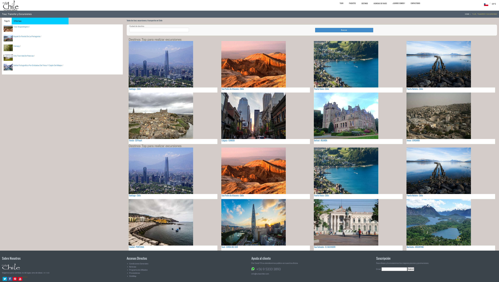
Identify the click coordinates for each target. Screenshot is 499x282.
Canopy (16, 46)
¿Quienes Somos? (399, 3)
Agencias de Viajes (380, 3)
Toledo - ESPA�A (135, 140)
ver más (46, 273)
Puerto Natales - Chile (415, 88)
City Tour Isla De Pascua (23, 56)
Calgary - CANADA (228, 140)
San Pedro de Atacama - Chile (233, 88)
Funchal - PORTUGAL (136, 247)
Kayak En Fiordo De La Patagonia (26, 36)
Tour (341, 3)
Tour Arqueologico (21, 27)
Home (467, 14)
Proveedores (134, 273)
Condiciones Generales (138, 264)
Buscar (344, 30)
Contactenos (415, 3)
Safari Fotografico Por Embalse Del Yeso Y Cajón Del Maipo (37, 65)
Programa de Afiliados (138, 270)
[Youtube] (20, 279)
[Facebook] (10, 279)
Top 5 (7, 21)
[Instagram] (25, 279)
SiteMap (132, 276)
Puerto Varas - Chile (321, 88)
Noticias (132, 267)
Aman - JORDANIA (413, 140)
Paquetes (352, 3)
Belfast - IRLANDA (320, 140)
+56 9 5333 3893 (268, 269)
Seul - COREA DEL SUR (230, 247)
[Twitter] (5, 279)
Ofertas (17, 21)
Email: (379, 269)
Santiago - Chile (135, 88)
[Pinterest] (15, 279)
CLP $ (494, 3)
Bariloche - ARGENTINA (415, 247)
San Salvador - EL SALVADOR (324, 247)
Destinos (365, 3)
